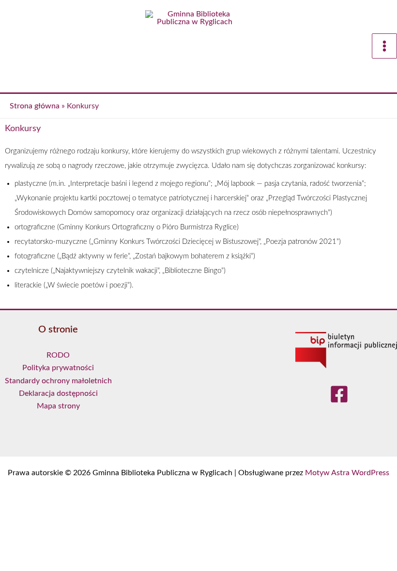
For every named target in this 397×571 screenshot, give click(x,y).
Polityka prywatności (58, 368)
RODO (58, 355)
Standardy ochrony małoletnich (58, 381)
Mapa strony (58, 406)
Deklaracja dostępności (58, 393)
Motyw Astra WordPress (347, 473)
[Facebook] (339, 395)
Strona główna (35, 106)
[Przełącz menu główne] (384, 46)
